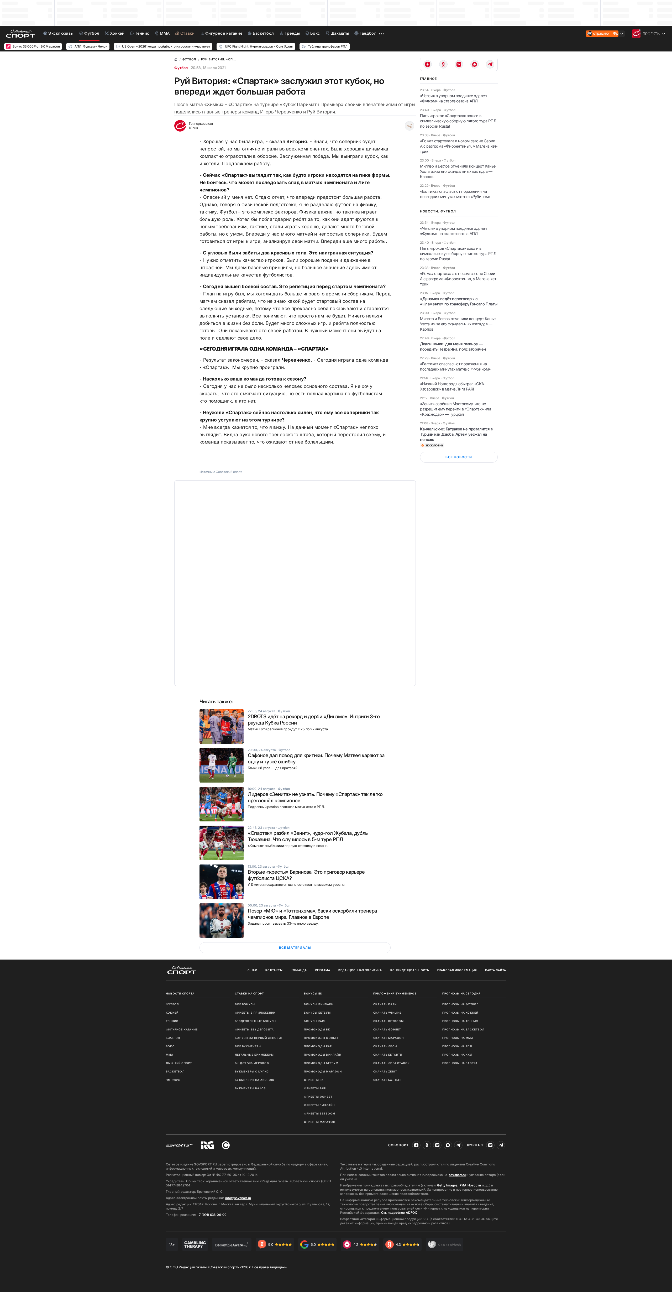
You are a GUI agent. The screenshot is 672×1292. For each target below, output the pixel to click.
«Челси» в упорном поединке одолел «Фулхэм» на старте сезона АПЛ (453, 98)
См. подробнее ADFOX (399, 1213)
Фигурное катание (182, 1029)
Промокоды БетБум (321, 1063)
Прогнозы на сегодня (461, 993)
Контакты (274, 970)
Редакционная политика (360, 970)
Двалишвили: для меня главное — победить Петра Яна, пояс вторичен (453, 346)
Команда (299, 970)
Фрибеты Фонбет (318, 1096)
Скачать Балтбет (387, 1079)
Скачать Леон (385, 1046)
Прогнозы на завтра (460, 1063)
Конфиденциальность (409, 970)
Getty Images (447, 1185)
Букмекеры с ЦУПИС (252, 1071)
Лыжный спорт (179, 1063)
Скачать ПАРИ (385, 1004)
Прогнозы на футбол (460, 1004)
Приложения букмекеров (395, 993)
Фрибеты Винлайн (319, 1105)
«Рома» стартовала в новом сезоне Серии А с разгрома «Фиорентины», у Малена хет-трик (459, 146)
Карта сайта (495, 970)
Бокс (170, 1046)
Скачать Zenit (385, 1071)
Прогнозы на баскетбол (463, 1029)
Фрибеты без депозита (254, 1029)
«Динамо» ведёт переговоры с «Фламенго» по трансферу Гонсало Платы (458, 301)
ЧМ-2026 (173, 1079)
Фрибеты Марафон (319, 1121)
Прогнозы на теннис (460, 1021)
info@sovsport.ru (238, 1198)
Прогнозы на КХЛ (457, 1054)
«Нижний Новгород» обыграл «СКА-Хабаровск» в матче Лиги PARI (453, 386)
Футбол (181, 67)
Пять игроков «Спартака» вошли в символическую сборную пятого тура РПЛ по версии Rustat (458, 121)
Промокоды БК (317, 1029)
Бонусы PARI (314, 1021)
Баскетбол (175, 1071)
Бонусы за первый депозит (259, 1037)
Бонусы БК (313, 993)
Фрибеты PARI (315, 1088)
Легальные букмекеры (254, 1054)
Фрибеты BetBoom (319, 1113)
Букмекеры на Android (254, 1079)
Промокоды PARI (318, 1046)
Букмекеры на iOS (250, 1088)
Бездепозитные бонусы (255, 1021)
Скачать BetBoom (388, 1021)
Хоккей (172, 1012)
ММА (170, 1054)
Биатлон (173, 1037)
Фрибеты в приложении (255, 1012)
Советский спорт (229, 472)
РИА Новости (470, 1185)
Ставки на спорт (249, 993)
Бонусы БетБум (317, 1012)
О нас (252, 970)
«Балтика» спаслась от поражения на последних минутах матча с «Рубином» (455, 194)
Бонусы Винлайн (318, 1004)
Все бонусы (245, 1004)
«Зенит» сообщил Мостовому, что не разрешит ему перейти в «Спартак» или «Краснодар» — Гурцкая (455, 409)
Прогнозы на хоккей (460, 1012)
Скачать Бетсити (387, 1054)
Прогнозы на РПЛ (457, 1046)
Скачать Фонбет (387, 1029)
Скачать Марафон (388, 1037)
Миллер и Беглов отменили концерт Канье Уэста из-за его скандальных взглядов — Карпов (458, 171)
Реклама (322, 970)
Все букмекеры (248, 1046)
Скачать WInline (387, 1012)
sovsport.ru (457, 1175)
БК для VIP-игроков (252, 1063)
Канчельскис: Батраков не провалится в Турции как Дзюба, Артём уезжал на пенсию (456, 434)
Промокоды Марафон (323, 1071)
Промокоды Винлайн (322, 1054)
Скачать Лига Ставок (391, 1063)
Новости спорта (180, 993)
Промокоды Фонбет (321, 1037)
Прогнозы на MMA (457, 1037)
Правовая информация (457, 970)
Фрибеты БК (314, 1079)
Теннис (172, 1021)
